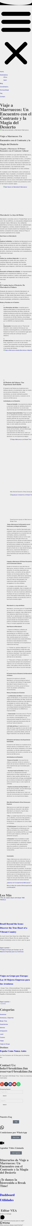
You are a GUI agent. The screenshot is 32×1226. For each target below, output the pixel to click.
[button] (16, 37)
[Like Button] (3, 944)
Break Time (3, 1021)
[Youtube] (14, 1084)
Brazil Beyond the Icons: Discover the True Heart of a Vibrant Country (13, 927)
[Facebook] (10, 1084)
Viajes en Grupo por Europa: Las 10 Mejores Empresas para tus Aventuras (15, 979)
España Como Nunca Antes (13, 1051)
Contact (2, 96)
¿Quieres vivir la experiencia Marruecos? (19, 882)
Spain (5, 80)
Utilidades (7, 1200)
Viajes (2, 1041)
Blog (1, 83)
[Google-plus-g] (2, 1084)
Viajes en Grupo (5, 1044)
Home (2, 71)
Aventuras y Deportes (7, 1018)
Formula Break (4, 90)
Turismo (2, 1037)
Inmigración (3, 1031)
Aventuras (3, 1014)
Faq (1, 93)
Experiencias (4, 1024)
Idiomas (2, 1027)
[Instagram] (6, 1084)
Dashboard (7, 1195)
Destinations (4, 75)
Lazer (1, 1034)
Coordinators (4, 87)
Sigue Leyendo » (5, 948)
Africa (5, 77)
